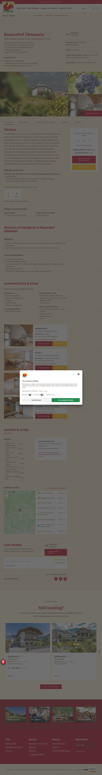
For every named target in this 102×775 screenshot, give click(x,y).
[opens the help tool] (3, 662)
